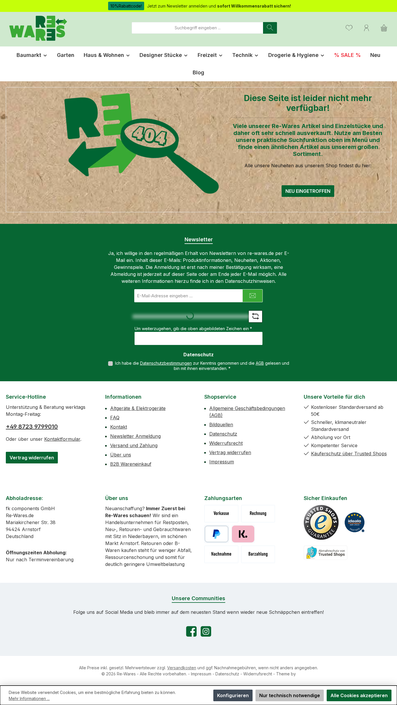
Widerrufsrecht (226, 443)
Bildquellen (221, 424)
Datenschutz (223, 434)
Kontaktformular (62, 439)
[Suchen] (270, 28)
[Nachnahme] (221, 554)
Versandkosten (181, 667)
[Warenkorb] (384, 28)
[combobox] (197, 28)
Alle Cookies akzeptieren (359, 695)
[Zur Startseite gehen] (38, 28)
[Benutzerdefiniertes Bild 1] (321, 522)
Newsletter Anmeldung (135, 436)
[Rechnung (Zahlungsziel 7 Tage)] (258, 513)
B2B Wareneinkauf (130, 464)
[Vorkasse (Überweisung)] (221, 513)
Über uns (120, 455)
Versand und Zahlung (134, 445)
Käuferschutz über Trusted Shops (349, 453)
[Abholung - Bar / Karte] (258, 554)
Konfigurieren (233, 695)
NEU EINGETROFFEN (307, 191)
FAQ (114, 417)
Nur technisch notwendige (289, 695)
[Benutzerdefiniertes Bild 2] (354, 522)
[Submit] (252, 295)
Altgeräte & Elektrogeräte (138, 408)
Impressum (221, 462)
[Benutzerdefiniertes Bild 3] (325, 553)
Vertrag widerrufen (32, 458)
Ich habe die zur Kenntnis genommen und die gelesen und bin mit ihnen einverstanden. (202, 366)
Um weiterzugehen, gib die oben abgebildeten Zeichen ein (193, 328)
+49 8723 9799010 (32, 426)
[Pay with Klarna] (243, 534)
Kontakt (118, 427)
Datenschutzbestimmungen (166, 363)
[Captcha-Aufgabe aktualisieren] (255, 316)
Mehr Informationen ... (29, 698)
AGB (260, 363)
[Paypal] (216, 534)
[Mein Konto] (366, 28)
